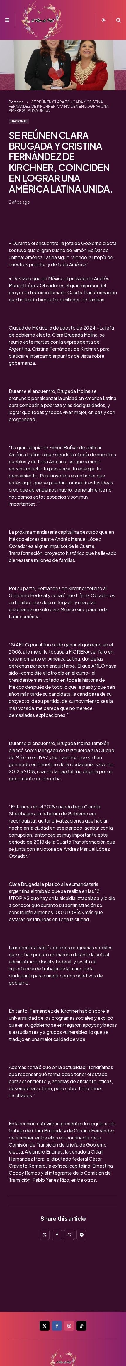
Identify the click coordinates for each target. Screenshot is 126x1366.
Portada (16, 101)
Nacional (19, 121)
